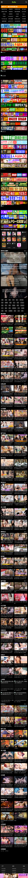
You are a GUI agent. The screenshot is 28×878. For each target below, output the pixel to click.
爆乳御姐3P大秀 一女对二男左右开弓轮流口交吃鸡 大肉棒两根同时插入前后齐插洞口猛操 (20, 517)
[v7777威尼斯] (14, 40)
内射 (9, 308)
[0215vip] (14, 198)
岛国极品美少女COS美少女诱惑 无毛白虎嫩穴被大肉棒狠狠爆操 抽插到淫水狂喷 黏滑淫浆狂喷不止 (20, 652)
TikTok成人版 (4, 18)
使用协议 (14, 870)
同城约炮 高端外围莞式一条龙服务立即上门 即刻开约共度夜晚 (7, 324)
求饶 (6, 310)
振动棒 (22, 308)
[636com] (14, 156)
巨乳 (22, 310)
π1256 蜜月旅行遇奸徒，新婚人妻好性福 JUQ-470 (7, 701)
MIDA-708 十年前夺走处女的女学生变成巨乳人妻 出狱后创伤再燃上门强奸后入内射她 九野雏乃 (20, 381)
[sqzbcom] (14, 91)
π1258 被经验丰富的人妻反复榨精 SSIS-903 (7, 689)
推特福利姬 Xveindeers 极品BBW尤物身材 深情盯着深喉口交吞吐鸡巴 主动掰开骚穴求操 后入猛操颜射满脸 (7, 578)
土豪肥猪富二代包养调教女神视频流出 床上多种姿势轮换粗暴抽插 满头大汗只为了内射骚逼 (7, 542)
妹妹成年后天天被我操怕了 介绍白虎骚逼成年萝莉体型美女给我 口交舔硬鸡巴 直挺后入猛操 (20, 405)
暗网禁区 (11, 14)
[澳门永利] (14, 72)
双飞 (2, 308)
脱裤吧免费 (4, 21)
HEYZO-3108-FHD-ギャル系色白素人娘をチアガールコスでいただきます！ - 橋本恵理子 (20, 676)
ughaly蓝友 (24, 11)
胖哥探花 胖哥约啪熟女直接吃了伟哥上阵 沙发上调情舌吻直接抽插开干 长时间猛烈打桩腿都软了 (7, 479)
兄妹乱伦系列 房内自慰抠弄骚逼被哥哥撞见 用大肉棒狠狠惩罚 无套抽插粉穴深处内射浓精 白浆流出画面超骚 (20, 492)
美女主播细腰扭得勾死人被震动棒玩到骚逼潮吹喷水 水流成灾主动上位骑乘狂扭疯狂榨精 (7, 528)
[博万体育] (14, 26)
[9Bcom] (14, 105)
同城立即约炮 (4, 9)
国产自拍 (21, 299)
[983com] (14, 175)
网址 (24, 872)
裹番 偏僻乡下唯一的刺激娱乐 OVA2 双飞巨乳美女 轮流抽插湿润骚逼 (7, 760)
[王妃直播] (14, 77)
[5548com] (14, 166)
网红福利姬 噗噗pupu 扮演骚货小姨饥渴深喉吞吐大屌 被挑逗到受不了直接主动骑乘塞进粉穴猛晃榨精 (7, 381)
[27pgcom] (14, 114)
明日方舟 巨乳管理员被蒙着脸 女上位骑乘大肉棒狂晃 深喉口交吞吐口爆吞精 (20, 785)
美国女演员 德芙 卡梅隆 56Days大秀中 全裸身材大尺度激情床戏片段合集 (7, 725)
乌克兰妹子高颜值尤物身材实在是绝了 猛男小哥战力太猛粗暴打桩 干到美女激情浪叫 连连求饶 (20, 714)
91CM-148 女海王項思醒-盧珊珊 (7, 602)
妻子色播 (24, 9)
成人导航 (2, 850)
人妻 (18, 310)
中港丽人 (16, 748)
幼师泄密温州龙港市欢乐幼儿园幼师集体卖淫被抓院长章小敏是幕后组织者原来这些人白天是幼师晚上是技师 (20, 553)
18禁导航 (6, 850)
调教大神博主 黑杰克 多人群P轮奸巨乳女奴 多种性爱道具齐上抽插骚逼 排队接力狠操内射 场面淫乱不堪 (7, 810)
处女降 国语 (16, 738)
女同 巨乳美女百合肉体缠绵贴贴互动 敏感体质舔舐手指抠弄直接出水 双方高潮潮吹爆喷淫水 (7, 834)
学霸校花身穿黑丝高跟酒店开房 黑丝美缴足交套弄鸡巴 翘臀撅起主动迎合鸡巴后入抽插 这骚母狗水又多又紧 (20, 346)
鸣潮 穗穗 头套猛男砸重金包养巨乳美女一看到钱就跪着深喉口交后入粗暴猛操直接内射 (7, 785)
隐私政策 (14, 868)
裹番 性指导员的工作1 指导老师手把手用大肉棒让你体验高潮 (7, 772)
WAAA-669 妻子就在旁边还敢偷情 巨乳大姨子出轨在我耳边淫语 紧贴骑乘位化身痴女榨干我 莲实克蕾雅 (7, 418)
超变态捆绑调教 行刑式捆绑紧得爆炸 (7, 821)
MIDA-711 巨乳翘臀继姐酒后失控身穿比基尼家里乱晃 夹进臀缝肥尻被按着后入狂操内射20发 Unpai (20, 616)
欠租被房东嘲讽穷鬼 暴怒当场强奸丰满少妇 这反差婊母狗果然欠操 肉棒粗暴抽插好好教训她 (7, 405)
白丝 (18, 308)
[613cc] (14, 212)
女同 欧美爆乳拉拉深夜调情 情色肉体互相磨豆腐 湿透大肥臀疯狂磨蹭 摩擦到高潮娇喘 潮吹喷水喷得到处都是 (7, 846)
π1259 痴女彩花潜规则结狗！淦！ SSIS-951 (20, 701)
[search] (26, 2)
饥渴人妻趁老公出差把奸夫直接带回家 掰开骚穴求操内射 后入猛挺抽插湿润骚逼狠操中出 (7, 455)
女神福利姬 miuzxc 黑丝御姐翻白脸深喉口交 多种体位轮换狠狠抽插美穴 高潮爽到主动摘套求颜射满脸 (20, 578)
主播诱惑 (10, 310)
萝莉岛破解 (10, 18)
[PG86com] (14, 96)
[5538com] (14, 147)
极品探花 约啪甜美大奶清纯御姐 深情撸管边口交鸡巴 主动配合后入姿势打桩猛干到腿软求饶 (20, 468)
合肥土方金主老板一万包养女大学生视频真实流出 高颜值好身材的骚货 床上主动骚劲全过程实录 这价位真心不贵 (20, 542)
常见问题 (3, 868)
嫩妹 (6, 308)
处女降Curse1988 (4, 748)
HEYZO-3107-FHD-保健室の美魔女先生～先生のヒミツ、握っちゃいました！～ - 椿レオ (7, 665)
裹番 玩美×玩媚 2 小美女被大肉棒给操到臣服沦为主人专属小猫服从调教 (20, 760)
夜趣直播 (11, 9)
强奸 (15, 310)
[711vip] (14, 124)
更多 (25, 250)
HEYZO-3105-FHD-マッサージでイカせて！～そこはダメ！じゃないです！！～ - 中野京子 (7, 676)
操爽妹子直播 (4, 11)
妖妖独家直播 (17, 21)
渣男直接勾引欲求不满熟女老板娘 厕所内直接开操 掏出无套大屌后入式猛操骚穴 (20, 725)
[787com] (14, 63)
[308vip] (14, 119)
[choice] (14, 184)
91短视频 (24, 18)
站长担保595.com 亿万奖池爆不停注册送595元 (20, 335)
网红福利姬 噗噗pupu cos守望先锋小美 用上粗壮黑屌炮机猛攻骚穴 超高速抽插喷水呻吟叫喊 (7, 358)
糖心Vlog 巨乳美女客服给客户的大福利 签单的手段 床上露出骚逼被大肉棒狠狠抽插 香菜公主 (7, 591)
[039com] (14, 170)
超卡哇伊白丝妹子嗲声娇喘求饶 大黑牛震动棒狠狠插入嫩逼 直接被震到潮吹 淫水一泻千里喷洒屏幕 (20, 369)
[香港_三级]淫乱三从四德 (6, 738)
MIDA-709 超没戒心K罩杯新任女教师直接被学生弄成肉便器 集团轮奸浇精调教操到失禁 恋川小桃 (20, 627)
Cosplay (22, 302)
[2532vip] (14, 193)
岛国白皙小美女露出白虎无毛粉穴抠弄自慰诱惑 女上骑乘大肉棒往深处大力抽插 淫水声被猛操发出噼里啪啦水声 (20, 358)
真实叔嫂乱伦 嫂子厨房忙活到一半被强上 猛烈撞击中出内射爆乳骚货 (20, 504)
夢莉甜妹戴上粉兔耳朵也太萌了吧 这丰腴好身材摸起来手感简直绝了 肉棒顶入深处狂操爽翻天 (20, 640)
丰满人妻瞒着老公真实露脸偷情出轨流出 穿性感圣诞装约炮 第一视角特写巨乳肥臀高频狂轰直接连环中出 (7, 553)
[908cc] (14, 68)
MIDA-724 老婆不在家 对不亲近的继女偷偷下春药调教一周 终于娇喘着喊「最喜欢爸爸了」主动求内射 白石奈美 (7, 627)
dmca (24, 868)
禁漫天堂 (24, 16)
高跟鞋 (6, 302)
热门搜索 (14, 872)
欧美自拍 (14, 308)
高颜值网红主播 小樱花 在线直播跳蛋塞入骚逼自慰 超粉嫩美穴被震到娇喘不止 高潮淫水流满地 (20, 528)
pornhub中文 (10, 16)
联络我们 (3, 870)
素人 (17, 299)
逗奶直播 (24, 21)
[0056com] (14, 133)
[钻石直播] (14, 161)
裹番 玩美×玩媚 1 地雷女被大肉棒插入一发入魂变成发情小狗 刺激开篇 (20, 772)
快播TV (17, 16)
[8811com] (14, 221)
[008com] (14, 49)
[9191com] (14, 152)
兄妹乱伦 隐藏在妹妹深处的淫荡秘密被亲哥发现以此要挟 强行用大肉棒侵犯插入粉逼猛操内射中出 (7, 492)
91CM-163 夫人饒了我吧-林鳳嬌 (20, 602)
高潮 (9, 305)
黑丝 (2, 302)
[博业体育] (14, 35)
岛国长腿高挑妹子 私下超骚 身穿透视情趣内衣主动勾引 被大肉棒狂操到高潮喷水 (7, 652)
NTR (13, 299)
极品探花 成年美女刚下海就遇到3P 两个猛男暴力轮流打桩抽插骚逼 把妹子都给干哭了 (20, 479)
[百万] (14, 207)
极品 (10, 302)
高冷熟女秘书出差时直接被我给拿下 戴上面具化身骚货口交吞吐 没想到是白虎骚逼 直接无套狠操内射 (20, 455)
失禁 (2, 310)
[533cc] (14, 179)
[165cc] (14, 82)
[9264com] (14, 226)
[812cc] (14, 217)
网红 (2, 305)
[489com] (14, 58)
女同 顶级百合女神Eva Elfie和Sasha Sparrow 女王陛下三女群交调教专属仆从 (20, 846)
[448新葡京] (14, 30)
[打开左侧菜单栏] (4, 2)
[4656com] (14, 86)
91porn (24, 14)
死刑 (15, 820)
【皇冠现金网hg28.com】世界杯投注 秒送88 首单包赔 (20, 324)
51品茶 (4, 16)
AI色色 (4, 14)
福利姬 (14, 305)
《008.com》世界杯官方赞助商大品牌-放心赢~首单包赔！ (7, 335)
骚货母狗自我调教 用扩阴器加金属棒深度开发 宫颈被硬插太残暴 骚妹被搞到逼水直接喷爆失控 (20, 810)
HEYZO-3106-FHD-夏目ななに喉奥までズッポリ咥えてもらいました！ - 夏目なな (20, 665)
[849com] (14, 203)
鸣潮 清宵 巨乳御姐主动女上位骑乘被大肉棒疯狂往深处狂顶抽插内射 (20, 796)
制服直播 (11, 11)
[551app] (14, 142)
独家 (18, 305)
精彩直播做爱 (17, 11)
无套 (18, 302)
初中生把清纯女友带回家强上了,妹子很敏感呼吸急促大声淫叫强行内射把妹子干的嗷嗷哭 (7, 394)
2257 (24, 870)
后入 (14, 302)
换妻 (6, 299)
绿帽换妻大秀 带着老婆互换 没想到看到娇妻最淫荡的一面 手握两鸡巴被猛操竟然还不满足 (7, 346)
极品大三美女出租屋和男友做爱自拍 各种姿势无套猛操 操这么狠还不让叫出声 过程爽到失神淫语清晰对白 (20, 394)
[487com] (14, 54)
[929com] (14, 110)
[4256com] (14, 189)
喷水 (6, 305)
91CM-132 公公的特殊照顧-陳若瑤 (20, 591)
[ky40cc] (14, 100)
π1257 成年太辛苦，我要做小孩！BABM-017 (20, 689)
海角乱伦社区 (17, 18)
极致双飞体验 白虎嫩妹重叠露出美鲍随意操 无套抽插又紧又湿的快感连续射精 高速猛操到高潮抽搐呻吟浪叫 (7, 369)
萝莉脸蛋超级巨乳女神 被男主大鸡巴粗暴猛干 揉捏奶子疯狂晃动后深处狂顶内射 (7, 430)
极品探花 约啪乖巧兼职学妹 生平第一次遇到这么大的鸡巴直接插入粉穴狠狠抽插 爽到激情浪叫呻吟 (7, 468)
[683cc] (14, 128)
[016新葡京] (14, 44)
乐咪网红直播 (17, 9)
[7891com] (14, 138)
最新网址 (3, 872)
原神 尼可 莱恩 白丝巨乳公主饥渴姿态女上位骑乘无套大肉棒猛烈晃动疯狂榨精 (7, 796)
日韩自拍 (22, 305)
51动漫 (17, 14)
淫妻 (9, 299)
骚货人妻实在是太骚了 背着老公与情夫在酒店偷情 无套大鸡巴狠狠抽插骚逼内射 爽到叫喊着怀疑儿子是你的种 (20, 418)
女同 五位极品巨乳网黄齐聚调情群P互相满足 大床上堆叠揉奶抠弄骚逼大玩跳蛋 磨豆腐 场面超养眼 (20, 834)
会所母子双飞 (10, 21)
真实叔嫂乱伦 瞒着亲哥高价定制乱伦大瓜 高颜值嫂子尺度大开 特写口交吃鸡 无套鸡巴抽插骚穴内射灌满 (7, 504)
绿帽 (2, 299)
